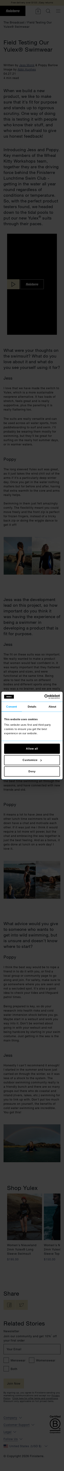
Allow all (32, 748)
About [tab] (52, 706)
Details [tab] (32, 706)
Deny (32, 771)
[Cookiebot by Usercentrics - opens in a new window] (45, 696)
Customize (30, 759)
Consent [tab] (11, 706)
